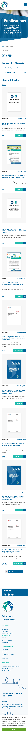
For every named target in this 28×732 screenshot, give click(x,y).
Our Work (5, 631)
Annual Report (6, 670)
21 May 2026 (4, 278)
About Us (5, 629)
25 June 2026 (5, 119)
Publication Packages (8, 654)
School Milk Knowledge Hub (11, 666)
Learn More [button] (21, 725)
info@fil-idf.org (8, 620)
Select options (18, 456)
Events (4, 638)
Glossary (5, 658)
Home (3, 46)
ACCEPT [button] (14, 729)
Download (19, 135)
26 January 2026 (6, 545)
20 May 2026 (5, 332)
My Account (5, 650)
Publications (6, 636)
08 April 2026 (5, 492)
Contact (4, 652)
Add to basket (18, 350)
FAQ (3, 656)
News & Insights (7, 640)
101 (18, 571)
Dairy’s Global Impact (8, 633)
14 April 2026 (5, 439)
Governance (6, 642)
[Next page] (21, 571)
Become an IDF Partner (9, 668)
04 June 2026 (5, 386)
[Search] (23, 67)
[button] (25, 4)
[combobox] (14, 67)
